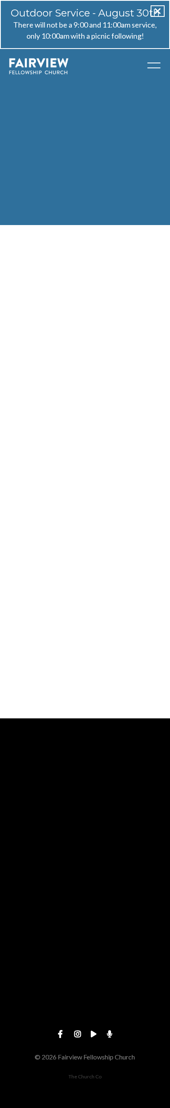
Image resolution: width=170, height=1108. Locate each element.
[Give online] (85, 973)
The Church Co (85, 1076)
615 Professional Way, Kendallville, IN (85, 949)
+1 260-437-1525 (85, 880)
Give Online (85, 1019)
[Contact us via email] (85, 764)
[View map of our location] (85, 903)
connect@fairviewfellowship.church (84, 810)
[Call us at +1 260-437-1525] (85, 834)
